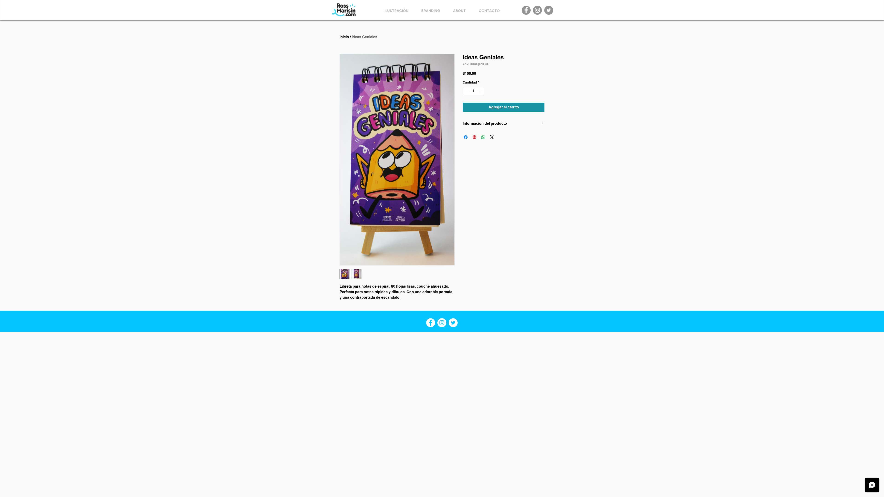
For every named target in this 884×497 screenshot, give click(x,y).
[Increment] (480, 91)
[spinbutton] (473, 91)
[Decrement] (466, 91)
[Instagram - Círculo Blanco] (441, 322)
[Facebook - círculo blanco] (430, 322)
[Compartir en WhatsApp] (483, 137)
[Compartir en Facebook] (465, 137)
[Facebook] (526, 10)
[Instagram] (537, 10)
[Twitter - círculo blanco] (453, 322)
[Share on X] (492, 137)
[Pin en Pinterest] (474, 137)
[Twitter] (548, 10)
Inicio (344, 37)
